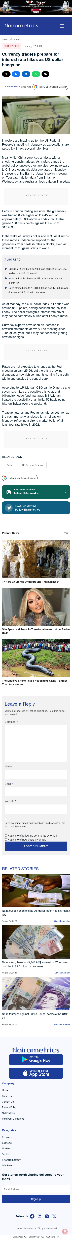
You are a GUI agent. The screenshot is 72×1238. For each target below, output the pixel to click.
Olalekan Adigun (62, 972)
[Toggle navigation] (62, 25)
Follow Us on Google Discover (53, 86)
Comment (11, 722)
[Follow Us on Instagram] (47, 1216)
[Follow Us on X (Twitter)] (54, 1216)
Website (10, 801)
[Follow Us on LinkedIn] (39, 1216)
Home (5, 39)
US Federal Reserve (33, 465)
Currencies (15, 39)
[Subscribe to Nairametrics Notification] (65, 1231)
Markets (6, 1148)
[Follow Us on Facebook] (32, 1216)
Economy (7, 1142)
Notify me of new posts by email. (27, 839)
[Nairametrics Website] (21, 25)
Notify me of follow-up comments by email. (32, 835)
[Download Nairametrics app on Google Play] (36, 1059)
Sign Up (36, 1199)
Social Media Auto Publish (23, 1236)
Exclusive (7, 1137)
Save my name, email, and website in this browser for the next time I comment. (35, 824)
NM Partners (8, 1113)
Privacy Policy (9, 1107)
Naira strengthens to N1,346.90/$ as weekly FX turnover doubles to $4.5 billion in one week (35, 964)
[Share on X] (6, 74)
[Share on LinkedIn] (26, 74)
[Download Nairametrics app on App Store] (36, 1073)
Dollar (10, 465)
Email (9, 784)
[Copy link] (45, 74)
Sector (5, 1154)
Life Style (7, 1165)
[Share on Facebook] (16, 74)
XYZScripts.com (52, 1236)
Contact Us (8, 1101)
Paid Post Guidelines (13, 1118)
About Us (7, 1096)
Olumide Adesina (12, 86)
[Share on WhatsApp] (36, 74)
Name (9, 766)
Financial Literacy (11, 1159)
